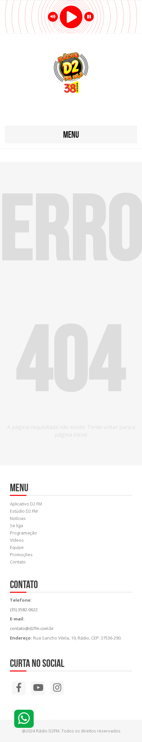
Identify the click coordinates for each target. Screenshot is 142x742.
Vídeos (17, 540)
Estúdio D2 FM (24, 511)
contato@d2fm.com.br (32, 628)
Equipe (17, 547)
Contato (18, 562)
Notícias (18, 518)
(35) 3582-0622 (24, 610)
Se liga (16, 525)
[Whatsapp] (24, 719)
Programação (23, 533)
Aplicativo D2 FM (26, 504)
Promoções (21, 554)
